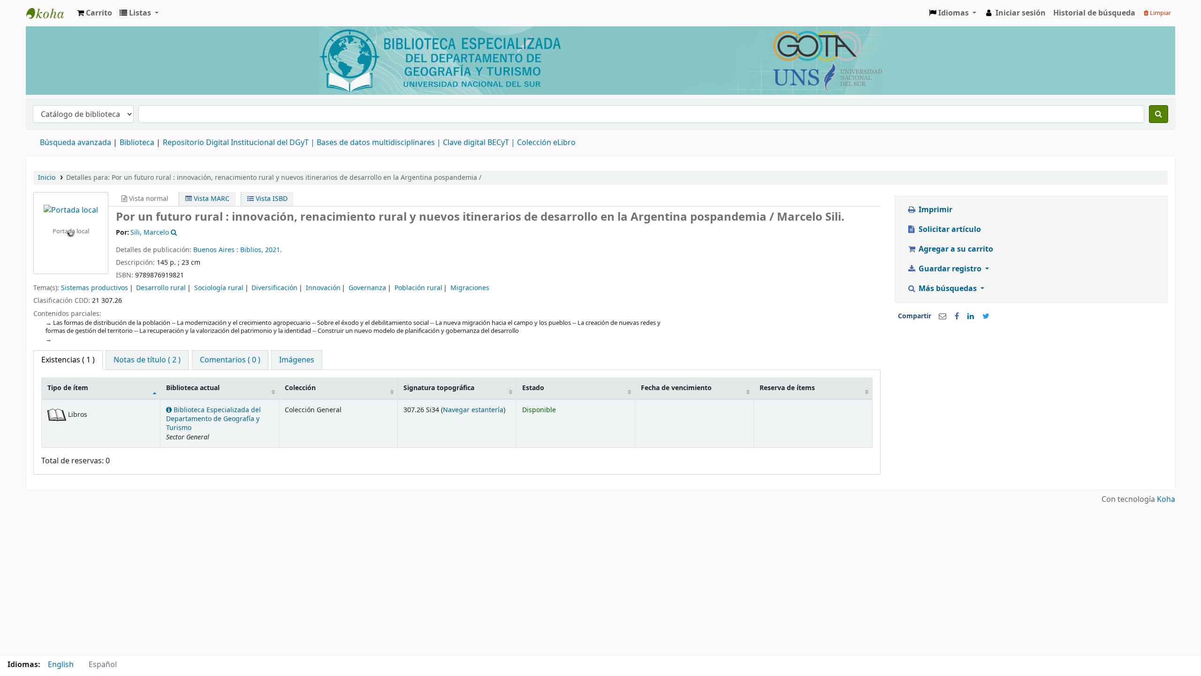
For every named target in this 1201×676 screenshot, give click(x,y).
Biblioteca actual (193, 388)
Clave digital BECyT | (479, 142)
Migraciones (469, 288)
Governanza (367, 288)
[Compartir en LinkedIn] (970, 316)
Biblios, (252, 250)
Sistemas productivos (94, 288)
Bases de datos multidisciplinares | (380, 142)
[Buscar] (1158, 114)
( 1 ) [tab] (68, 360)
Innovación (323, 288)
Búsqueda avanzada (75, 142)
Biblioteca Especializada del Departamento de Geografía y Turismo (213, 419)
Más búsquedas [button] (948, 288)
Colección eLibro (546, 142)
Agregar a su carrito (955, 249)
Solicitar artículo (949, 229)
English (61, 664)
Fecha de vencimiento (676, 388)
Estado (533, 388)
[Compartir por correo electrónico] (942, 316)
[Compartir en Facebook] (956, 316)
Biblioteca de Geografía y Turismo (49, 13)
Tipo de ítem (67, 388)
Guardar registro (950, 269)
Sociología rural (218, 288)
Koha (1166, 499)
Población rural (418, 288)
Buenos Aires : (216, 250)
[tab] (147, 360)
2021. (273, 250)
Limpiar (1159, 12)
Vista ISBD (271, 199)
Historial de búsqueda (1094, 13)
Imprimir (934, 209)
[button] (94, 13)
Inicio (46, 178)
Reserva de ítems (787, 388)
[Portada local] (71, 210)
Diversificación (274, 288)
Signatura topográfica (438, 388)
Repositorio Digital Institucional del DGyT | (240, 142)
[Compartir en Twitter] (986, 316)
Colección (300, 388)
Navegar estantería (473, 410)
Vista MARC (210, 199)
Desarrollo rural (161, 288)
